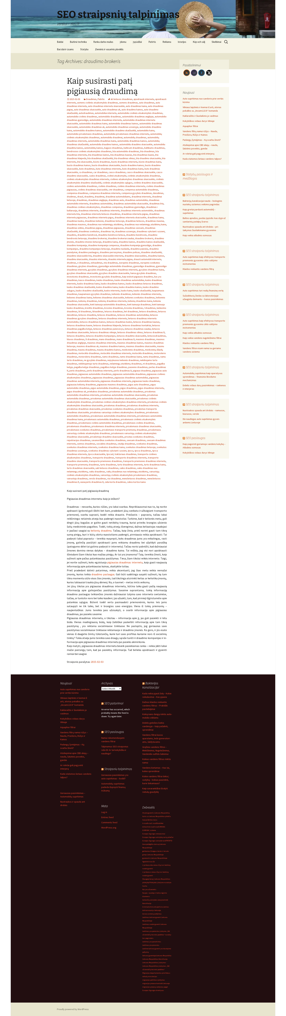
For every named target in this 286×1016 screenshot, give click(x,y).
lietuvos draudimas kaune (79, 325)
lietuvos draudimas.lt (154, 332)
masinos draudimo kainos (112, 346)
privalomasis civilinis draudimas (138, 422)
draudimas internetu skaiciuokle (130, 217)
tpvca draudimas (143, 450)
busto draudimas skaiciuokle (106, 165)
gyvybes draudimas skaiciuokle (82, 273)
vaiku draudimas (97, 471)
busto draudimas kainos (79, 165)
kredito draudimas (94, 307)
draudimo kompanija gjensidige (135, 245)
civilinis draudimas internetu (131, 186)
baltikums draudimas (154, 147)
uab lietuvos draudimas (107, 468)
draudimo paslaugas (103, 574)
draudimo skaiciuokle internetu (108, 255)
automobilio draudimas (109, 116)
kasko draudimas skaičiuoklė (81, 287)
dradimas (71, 196)
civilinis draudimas (107, 186)
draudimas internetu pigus (101, 217)
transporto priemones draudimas (105, 461)
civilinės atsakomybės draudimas (144, 175)
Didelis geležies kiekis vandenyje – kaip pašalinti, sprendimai (155, 726)
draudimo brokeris (144, 238)
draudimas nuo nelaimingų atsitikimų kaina (145, 224)
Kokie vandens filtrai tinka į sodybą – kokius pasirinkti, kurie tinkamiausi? (155, 780)
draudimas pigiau (93, 227)
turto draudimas (108, 464)
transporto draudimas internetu (131, 457)
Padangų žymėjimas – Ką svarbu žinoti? (202, 139)
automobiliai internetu (106, 113)
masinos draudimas (145, 339)
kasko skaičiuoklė (142, 290)
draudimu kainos (156, 255)
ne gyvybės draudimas (95, 360)
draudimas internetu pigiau (134, 213)
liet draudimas (131, 311)
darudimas (158, 193)
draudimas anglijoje (97, 200)
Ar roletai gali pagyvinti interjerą (198, 153)
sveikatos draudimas (146, 443)
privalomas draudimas (115, 405)
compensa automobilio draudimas (141, 189)
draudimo (71, 234)
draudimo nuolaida (120, 248)
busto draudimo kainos (132, 165)
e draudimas (83, 262)
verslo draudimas (97, 478)
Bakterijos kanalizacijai (150, 685)
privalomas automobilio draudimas (126, 391)
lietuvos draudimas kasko (119, 321)
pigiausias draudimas (103, 377)
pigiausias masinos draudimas (112, 384)
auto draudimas (146, 102)
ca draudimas (85, 172)
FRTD (167, 841)
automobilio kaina (145, 130)
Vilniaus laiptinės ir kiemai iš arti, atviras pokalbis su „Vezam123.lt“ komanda (73, 701)
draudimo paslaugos (88, 252)
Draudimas (91, 99)
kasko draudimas (104, 280)
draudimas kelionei (94, 220)
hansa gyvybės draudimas (143, 273)
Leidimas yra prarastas (150, 945)
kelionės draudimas (121, 294)
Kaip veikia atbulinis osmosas (197, 235)
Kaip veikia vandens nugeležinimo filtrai (202, 337)
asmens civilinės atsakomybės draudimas (97, 102)
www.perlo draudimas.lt (92, 481)
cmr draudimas (116, 189)
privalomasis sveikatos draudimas (84, 429)
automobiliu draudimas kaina (102, 140)
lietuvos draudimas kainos (93, 321)
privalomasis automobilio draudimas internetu (113, 415)
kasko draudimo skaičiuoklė (89, 290)
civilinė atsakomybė (116, 175)
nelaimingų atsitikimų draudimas (126, 363)
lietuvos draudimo (76, 335)
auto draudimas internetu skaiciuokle (106, 106)
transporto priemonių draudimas (83, 464)
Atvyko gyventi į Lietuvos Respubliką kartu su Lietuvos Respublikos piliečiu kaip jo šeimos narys (156, 816)
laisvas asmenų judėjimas (152, 914)
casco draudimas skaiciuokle (141, 172)
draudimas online (75, 227)
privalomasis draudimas (78, 426)
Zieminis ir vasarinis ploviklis (109, 49)
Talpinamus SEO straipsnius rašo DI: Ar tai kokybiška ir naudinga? (114, 750)
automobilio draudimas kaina (93, 123)
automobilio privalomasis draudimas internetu (126, 133)
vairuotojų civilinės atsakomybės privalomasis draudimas (129, 475)
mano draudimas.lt (126, 339)
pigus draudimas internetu (151, 388)
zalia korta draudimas (115, 481)
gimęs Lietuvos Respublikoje (153, 855)
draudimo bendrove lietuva (111, 234)
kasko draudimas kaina (88, 283)
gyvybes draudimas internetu (123, 269)
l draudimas (150, 307)
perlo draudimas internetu (100, 370)
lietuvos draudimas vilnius (130, 332)
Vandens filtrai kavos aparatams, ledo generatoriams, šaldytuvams (156, 738)
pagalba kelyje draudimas (86, 367)
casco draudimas (117, 172)
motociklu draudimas (142, 353)
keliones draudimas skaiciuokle (108, 297)
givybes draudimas (87, 266)
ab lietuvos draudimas (121, 99)
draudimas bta (156, 203)
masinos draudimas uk (88, 346)
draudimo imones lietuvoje (88, 241)
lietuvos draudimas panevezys (108, 328)
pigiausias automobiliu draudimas (129, 374)
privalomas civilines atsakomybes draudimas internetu (119, 401)
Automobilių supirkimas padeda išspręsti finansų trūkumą (113, 787)
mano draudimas (107, 339)
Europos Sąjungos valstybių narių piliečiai (157, 837)
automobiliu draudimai (111, 137)
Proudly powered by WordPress (73, 1009)
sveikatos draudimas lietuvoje (141, 447)
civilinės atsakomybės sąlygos (118, 182)
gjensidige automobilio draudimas (115, 266)
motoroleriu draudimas (89, 356)
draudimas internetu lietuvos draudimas (100, 213)
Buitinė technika (78, 41)
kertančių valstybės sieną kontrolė (155, 900)
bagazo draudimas (113, 147)
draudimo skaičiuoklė (151, 252)
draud (80, 196)
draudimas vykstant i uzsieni (151, 231)
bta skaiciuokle (84, 161)
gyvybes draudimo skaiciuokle (114, 273)
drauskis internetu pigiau (120, 259)
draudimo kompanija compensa (103, 245)
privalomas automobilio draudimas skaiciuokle (123, 394)
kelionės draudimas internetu (146, 294)
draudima (89, 196)
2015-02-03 (97, 661)
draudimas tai (107, 231)
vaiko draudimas (128, 468)
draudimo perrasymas (111, 252)
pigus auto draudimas (138, 384)
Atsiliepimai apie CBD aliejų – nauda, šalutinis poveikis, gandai (74, 757)
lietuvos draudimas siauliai (138, 328)
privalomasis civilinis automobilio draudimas (100, 422)
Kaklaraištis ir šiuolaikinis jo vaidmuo (200, 115)
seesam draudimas (136, 440)
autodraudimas (86, 113)
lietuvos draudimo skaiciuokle (131, 335)
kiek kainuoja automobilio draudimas (108, 304)
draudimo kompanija (77, 245)
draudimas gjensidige (134, 207)
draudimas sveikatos (89, 231)
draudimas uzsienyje (125, 231)
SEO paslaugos (195, 438)
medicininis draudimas (133, 349)
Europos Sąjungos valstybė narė (154, 841)
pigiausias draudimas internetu (116, 381)
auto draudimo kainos (132, 109)
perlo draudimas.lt (123, 370)
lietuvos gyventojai (149, 956)
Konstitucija (146, 903)
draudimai (99, 196)
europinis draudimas (129, 262)
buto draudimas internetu (108, 168)
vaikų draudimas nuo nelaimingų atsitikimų (127, 471)
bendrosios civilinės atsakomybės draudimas (89, 151)
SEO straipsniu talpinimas (202, 195)
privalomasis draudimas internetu (108, 426)
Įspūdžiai (137, 41)
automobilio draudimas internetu (106, 120)
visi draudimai (114, 478)
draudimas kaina (155, 217)
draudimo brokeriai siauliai (121, 238)
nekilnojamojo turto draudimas (93, 363)
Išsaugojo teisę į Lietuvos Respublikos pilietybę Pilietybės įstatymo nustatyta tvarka (156, 882)
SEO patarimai (113, 703)
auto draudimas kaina (136, 106)
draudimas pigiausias (113, 227)
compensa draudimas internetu (104, 193)
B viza (149, 823)
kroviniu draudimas (133, 307)
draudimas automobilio (136, 200)
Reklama (167, 41)
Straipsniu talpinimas (118, 769)
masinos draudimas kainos (130, 342)
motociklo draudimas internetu (115, 353)
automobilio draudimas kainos (123, 123)
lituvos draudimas (75, 339)
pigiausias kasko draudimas (146, 381)
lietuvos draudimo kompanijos (101, 335)
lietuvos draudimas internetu (112, 318)
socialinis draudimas (106, 443)
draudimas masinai (154, 220)
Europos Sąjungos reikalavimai (153, 834)
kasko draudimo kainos (130, 287)
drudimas (71, 262)
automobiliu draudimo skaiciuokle (135, 144)
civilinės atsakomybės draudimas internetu (88, 179)
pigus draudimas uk (76, 391)
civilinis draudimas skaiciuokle (93, 189)
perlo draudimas (77, 370)
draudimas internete (88, 210)
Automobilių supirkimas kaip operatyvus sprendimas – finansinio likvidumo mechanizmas (202, 377)
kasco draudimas (86, 280)
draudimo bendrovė (87, 234)
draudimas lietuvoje (114, 220)
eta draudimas (111, 262)
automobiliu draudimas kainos (132, 140)
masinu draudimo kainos (109, 349)
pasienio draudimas (138, 367)
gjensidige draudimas (144, 266)
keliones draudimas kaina (79, 297)
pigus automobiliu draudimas (105, 388)
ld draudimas (84, 311)
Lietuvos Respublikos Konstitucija (154, 959)
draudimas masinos (76, 224)
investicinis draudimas (78, 276)
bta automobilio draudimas (126, 151)
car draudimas (101, 172)
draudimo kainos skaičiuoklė (150, 241)
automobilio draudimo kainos (87, 130)
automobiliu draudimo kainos (104, 144)
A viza (144, 823)
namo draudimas (110, 356)
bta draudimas (147, 151)
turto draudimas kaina (155, 464)
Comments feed (109, 822)
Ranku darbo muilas (103, 41)
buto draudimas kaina (132, 168)
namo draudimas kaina (131, 356)
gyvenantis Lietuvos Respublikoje (154, 858)
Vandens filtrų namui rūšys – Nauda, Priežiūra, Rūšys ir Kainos (74, 736)
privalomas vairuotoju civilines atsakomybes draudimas (117, 412)
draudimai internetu (141, 196)
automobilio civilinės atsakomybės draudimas (140, 113)
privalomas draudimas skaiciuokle (83, 408)
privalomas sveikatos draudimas (117, 408)
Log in (104, 812)
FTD (170, 841)
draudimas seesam (134, 227)
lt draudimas (92, 339)
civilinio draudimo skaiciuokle (148, 182)
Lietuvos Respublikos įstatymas (154, 962)
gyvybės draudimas (97, 269)
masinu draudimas (87, 349)
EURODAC (161, 827)
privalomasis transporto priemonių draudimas (124, 429)
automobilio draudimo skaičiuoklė (119, 130)
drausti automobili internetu (147, 259)
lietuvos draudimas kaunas (146, 321)
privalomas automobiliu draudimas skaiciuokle (113, 398)
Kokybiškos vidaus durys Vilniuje (199, 121)
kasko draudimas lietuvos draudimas (144, 283)
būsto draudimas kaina (150, 161)
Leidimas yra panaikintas (151, 942)
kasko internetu (112, 290)
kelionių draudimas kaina (140, 300)
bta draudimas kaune (143, 154)
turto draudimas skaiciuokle (80, 468)
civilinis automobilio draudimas (82, 186)
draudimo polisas (131, 252)
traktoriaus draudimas (125, 454)
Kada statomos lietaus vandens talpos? (202, 158)
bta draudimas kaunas (121, 154)
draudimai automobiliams (118, 196)
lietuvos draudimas (106, 314)
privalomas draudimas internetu (142, 405)
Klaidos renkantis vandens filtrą (198, 269)
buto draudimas (87, 168)
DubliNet (160, 823)
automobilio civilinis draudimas (82, 116)
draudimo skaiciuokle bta (79, 255)
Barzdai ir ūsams (65, 49)
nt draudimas (149, 363)
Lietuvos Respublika (163, 956)
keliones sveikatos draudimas (140, 297)
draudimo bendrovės (136, 234)
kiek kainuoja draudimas (139, 304)
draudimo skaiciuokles (136, 255)
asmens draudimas (128, 102)
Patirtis (152, 41)
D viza (156, 827)
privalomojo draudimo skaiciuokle (106, 436)
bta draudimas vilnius (124, 158)
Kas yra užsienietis (149, 889)
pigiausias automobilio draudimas (95, 374)
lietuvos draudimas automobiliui (133, 314)
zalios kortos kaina (136, 481)
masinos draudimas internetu (101, 342)
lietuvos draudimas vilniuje (103, 332)
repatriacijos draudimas (78, 440)
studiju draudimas (126, 443)
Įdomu (123, 41)
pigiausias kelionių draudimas (81, 384)
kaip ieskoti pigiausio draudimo (137, 276)
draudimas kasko (75, 220)
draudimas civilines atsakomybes (83, 207)
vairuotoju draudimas (77, 478)
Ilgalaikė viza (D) (148, 862)
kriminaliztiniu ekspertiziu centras (155, 907)
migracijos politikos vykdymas (153, 980)
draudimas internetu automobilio (137, 210)
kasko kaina (126, 290)
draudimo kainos (127, 241)
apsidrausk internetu (144, 99)
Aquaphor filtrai (190, 126)
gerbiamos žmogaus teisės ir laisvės (155, 851)
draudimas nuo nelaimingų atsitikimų (105, 224)
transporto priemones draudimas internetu (144, 461)
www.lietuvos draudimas (134, 478)
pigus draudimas (128, 388)
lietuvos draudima (87, 314)
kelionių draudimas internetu (112, 300)
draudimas (82, 200)
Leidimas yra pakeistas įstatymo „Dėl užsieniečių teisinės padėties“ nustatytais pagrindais (156, 934)
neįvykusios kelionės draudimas (123, 360)
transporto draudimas (103, 457)
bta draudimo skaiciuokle (148, 158)
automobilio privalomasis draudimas (85, 133)
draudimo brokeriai (97, 238)
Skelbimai (216, 41)
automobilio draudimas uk (92, 126)
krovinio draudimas (113, 307)
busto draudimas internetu (124, 161)
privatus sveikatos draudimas (139, 436)
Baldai (60, 41)
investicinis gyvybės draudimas (105, 276)
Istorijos (182, 41)
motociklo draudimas (88, 353)
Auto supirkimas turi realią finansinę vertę (203, 290)
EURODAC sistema (149, 830)
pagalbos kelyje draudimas (113, 367)
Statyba (84, 49)
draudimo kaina (110, 241)
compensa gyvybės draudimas (136, 193)
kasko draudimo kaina (107, 287)
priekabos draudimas (97, 391)
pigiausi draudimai (142, 370)
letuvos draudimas (113, 311)
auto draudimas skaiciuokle (87, 109)
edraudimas (96, 262)
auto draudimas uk (111, 109)
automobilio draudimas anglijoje (138, 116)
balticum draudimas (133, 147)
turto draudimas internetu (130, 464)
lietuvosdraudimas (156, 335)
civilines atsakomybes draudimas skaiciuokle (132, 179)
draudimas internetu (110, 210)
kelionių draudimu (101, 530)
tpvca (130, 450)
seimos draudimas (86, 443)
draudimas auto (116, 200)
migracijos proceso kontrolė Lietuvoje (156, 983)
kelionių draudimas (87, 300)
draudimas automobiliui (100, 203)
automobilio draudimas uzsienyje (122, 126)
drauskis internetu (98, 259)
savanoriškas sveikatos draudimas (109, 440)
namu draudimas (151, 356)
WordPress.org (108, 827)
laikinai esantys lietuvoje (151, 910)
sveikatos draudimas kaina (111, 447)
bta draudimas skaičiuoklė (100, 158)
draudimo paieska (139, 248)
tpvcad (109, 454)
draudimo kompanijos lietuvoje (94, 248)
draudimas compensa (111, 207)
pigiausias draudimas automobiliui (131, 377)
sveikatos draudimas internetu (82, 447)
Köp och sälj (199, 41)
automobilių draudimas (135, 137)
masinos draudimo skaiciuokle (141, 346)
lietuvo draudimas (148, 311)
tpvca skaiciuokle (96, 454)
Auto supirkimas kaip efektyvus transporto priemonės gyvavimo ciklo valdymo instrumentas (204, 260)
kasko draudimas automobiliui (129, 280)
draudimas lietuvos (134, 220)
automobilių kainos (93, 147)
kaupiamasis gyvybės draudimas (94, 294)
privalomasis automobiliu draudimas (102, 419)
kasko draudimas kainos (113, 283)
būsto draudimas (101, 161)
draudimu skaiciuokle (77, 259)
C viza (153, 823)
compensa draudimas (77, 193)
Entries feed (107, 817)
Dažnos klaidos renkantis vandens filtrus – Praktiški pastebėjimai (155, 706)
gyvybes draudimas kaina (151, 269)
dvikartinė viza (148, 827)
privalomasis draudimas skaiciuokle (143, 426)
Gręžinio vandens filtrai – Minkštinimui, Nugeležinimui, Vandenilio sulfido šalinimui (156, 750)
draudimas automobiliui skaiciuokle (131, 203)
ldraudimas (97, 311)
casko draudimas (97, 175)
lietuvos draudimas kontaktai (136, 325)
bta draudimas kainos (98, 154)
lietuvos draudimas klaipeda (107, 325)
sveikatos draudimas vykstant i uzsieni (107, 450)
